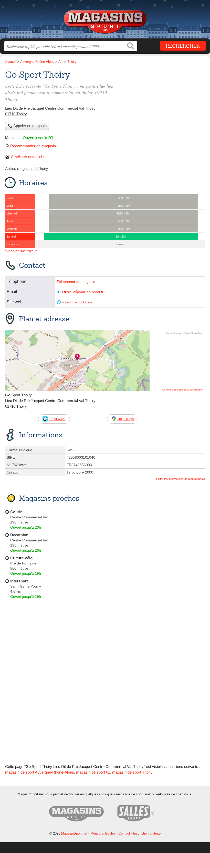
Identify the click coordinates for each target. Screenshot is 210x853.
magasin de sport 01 (93, 772)
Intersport (19, 581)
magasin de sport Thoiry (132, 772)
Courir (16, 512)
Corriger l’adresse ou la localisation (182, 389)
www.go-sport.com (77, 302)
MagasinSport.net (105, 21)
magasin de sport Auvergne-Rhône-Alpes (39, 772)
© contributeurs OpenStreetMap (184, 333)
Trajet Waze (57, 419)
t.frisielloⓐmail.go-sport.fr (82, 292)
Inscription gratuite (147, 833)
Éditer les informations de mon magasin (180, 478)
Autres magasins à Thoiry (26, 168)
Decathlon (19, 535)
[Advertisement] (162, 104)
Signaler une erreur (21, 251)
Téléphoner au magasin (76, 282)
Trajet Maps (125, 419)
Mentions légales (103, 833)
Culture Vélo (21, 558)
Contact (124, 833)
